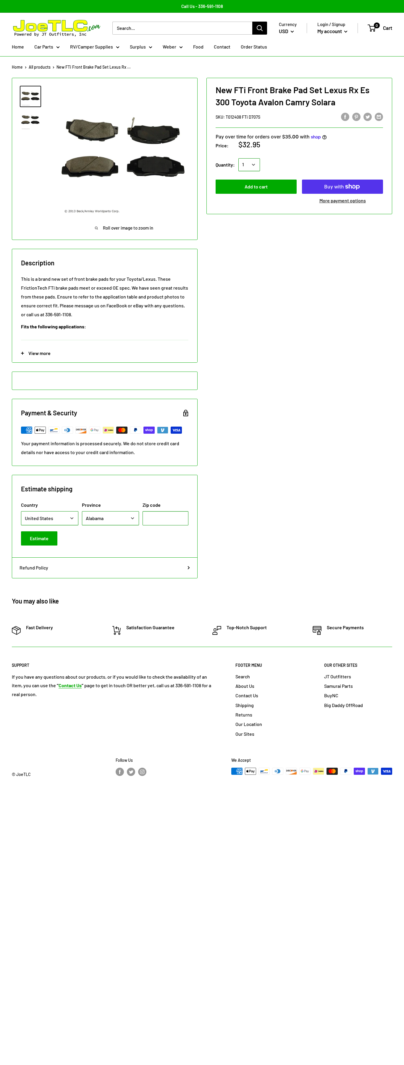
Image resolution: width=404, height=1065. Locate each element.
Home (17, 67)
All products (40, 67)
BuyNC (331, 695)
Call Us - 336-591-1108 (202, 6)
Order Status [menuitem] (254, 46)
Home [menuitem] (18, 46)
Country (29, 505)
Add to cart (256, 186)
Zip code (152, 505)
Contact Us (246, 695)
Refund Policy (34, 567)
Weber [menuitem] (169, 46)
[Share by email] (379, 116)
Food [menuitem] (198, 46)
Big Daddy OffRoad (343, 705)
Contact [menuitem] (222, 46)
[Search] (259, 28)
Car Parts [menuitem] (43, 46)
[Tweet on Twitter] (367, 116)
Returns (243, 714)
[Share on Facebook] (345, 116)
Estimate (39, 538)
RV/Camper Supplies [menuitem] (91, 46)
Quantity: (225, 164)
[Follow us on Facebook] (120, 772)
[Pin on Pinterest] (356, 116)
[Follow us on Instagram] (142, 772)
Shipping (244, 705)
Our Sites (244, 734)
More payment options (342, 200)
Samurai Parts (338, 686)
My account (330, 31)
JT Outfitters (337, 676)
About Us (244, 686)
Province (91, 505)
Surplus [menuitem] (138, 46)
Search (242, 676)
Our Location (248, 724)
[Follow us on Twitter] (131, 772)
